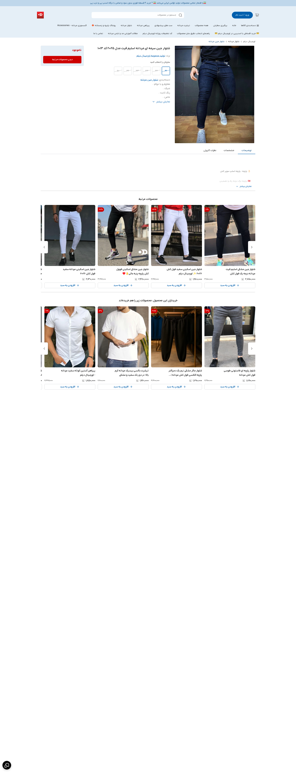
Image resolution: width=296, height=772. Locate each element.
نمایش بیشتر (246, 186)
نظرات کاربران (210, 150)
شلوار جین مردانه (216, 41)
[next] (44, 247)
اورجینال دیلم (249, 41)
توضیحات (247, 150)
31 (166, 70)
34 (137, 70)
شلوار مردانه (233, 41)
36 (127, 70)
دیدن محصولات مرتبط (62, 59)
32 (156, 70)
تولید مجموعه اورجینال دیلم (150, 55)
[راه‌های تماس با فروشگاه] (6, 765)
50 (118, 70)
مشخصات (229, 150)
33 (146, 70)
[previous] (251, 247)
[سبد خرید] (257, 15)
